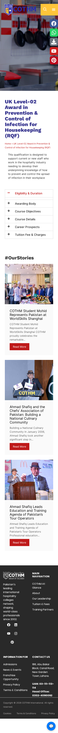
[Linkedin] (15, 624)
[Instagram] (15, 633)
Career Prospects (27, 227)
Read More (19, 346)
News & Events (12, 670)
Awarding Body (25, 203)
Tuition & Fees (41, 604)
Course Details (25, 219)
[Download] (54, 42)
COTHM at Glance (38, 586)
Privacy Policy (11, 684)
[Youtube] (8, 633)
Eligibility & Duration (28, 193)
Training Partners (42, 609)
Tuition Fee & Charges (30, 234)
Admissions (10, 664)
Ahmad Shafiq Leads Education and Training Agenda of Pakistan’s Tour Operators (28, 512)
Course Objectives (28, 211)
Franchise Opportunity (11, 677)
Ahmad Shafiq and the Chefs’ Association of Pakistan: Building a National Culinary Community (27, 414)
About (36, 593)
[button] (53, 9)
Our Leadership (41, 598)
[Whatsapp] (54, 33)
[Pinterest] (12, 642)
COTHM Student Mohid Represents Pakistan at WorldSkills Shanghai (28, 315)
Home (8, 143)
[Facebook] (8, 624)
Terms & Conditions (15, 690)
